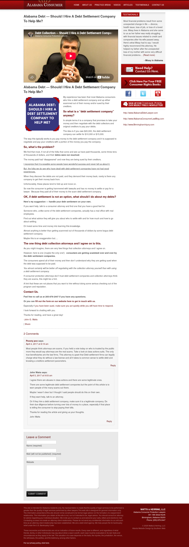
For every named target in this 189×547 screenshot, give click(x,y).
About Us (87, 5)
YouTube (158, 93)
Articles (127, 5)
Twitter (143, 93)
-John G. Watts (31, 319)
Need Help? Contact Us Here (143, 69)
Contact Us (158, 5)
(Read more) (149, 54)
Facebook (128, 93)
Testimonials (142, 5)
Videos (117, 5)
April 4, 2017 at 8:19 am (37, 343)
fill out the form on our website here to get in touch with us (65, 301)
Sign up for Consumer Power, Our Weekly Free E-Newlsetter (143, 104)
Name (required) (34, 445)
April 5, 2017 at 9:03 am (41, 375)
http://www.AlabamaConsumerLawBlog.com (143, 118)
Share (27, 323)
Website (30, 462)
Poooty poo (32, 340)
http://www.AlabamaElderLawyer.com (140, 112)
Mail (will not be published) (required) (43, 453)
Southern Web (159, 528)
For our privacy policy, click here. (37, 543)
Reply (113, 365)
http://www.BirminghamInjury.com (138, 124)
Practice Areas (103, 5)
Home (76, 5)
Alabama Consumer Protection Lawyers (45, 4)
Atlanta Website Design (141, 528)
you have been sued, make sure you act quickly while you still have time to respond (74, 305)
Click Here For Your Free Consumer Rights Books (143, 83)
